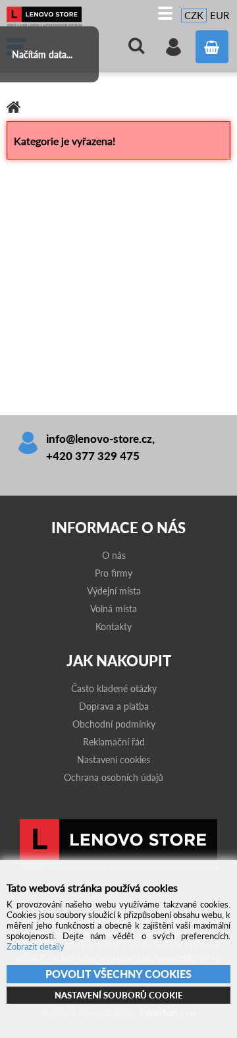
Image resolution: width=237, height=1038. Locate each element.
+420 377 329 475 (93, 456)
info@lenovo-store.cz (99, 439)
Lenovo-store (49, 16)
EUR (219, 15)
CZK (193, 15)
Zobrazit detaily (36, 946)
